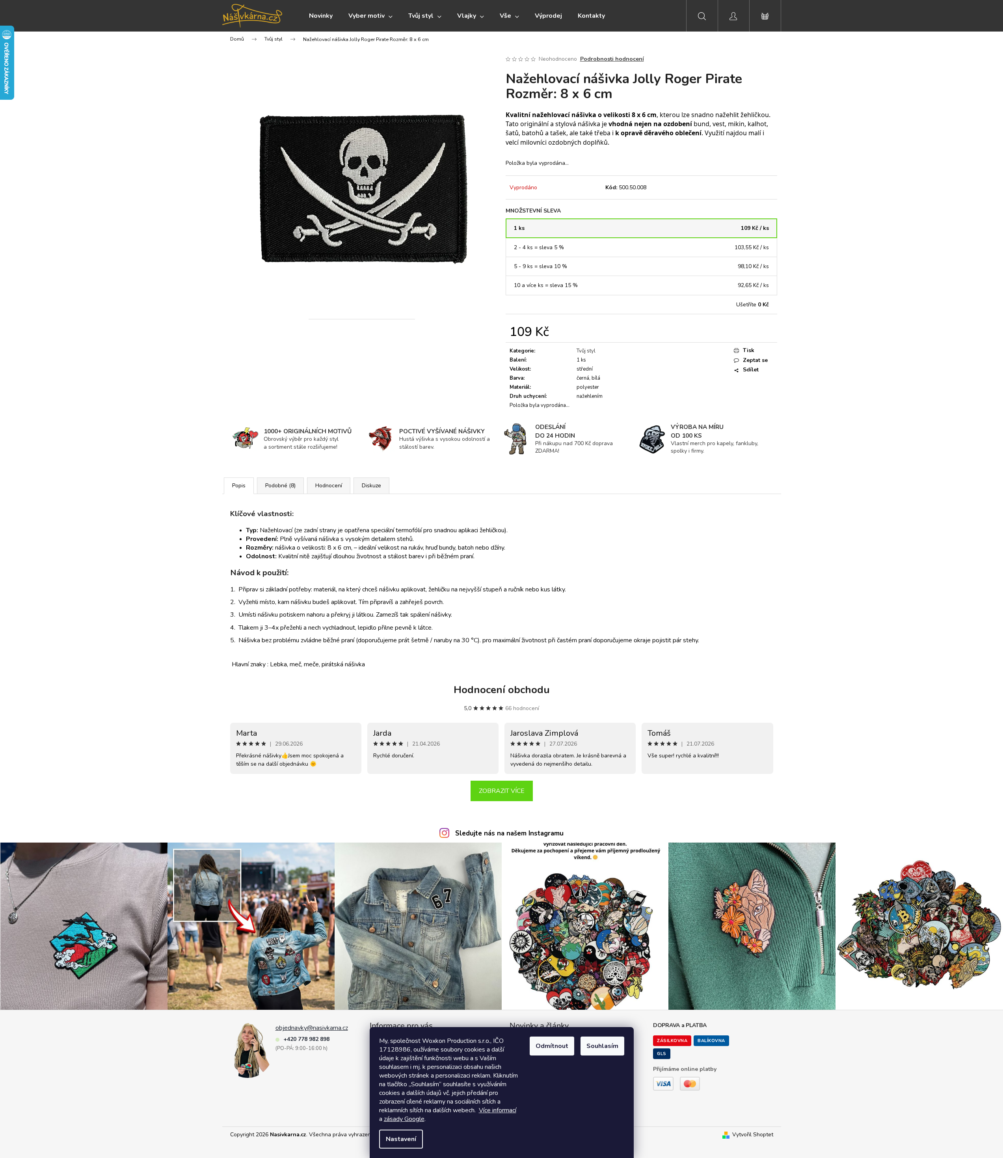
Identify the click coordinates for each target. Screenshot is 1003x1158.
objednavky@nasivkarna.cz (311, 1028)
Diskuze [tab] (371, 485)
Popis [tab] (239, 485)
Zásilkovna (672, 1041)
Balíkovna (711, 1041)
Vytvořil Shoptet (752, 1134)
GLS (661, 1054)
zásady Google (404, 1119)
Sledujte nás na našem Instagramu (509, 833)
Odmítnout (552, 1046)
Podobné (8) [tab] (280, 485)
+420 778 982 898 (306, 1039)
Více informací (497, 1110)
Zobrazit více (502, 791)
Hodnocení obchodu (502, 690)
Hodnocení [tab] (328, 485)
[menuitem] (321, 16)
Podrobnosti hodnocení (612, 59)
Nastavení (401, 1139)
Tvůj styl (586, 350)
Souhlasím (602, 1046)
